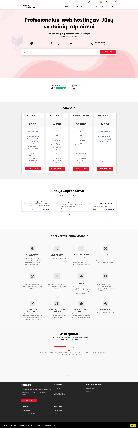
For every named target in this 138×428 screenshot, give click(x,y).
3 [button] (70, 375)
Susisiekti (88, 391)
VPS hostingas (57, 413)
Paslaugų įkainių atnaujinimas (73, 202)
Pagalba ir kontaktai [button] (102, 6)
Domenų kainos (25, 416)
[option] (69, 351)
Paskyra (114, 6)
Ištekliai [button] (91, 6)
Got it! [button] (133, 425)
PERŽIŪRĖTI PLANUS (32, 168)
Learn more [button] (51, 425)
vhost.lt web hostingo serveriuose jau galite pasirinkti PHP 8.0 (104, 202)
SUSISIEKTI (29, 400)
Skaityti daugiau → (45, 209)
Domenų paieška (25, 410)
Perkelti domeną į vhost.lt (28, 413)
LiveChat (33, 161)
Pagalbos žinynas (91, 388)
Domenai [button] (83, 6)
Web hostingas (58, 410)
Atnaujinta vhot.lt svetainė (42, 202)
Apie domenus (25, 418)
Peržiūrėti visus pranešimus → (69, 214)
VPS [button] (77, 6)
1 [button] (67, 375)
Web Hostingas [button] (69, 6)
